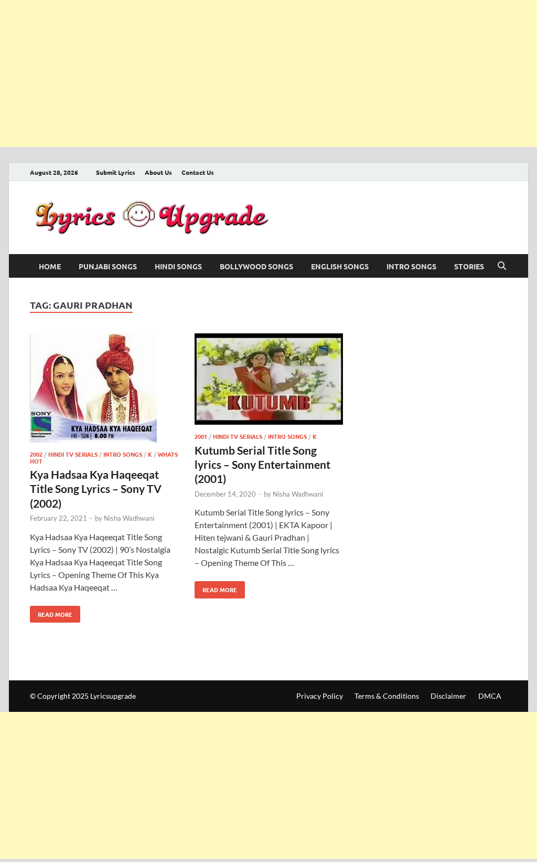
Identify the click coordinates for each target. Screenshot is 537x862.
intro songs (411, 266)
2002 (36, 454)
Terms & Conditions (387, 695)
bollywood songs (256, 266)
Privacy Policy (319, 695)
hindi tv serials (73, 454)
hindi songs (178, 266)
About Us (158, 172)
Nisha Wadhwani (129, 518)
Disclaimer (448, 695)
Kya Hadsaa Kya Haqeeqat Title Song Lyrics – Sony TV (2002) (96, 489)
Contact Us (197, 172)
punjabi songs (108, 266)
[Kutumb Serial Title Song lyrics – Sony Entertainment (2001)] (269, 380)
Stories (469, 266)
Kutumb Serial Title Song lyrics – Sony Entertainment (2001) (262, 465)
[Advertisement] (268, 73)
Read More (51, 612)
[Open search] (502, 266)
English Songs (340, 266)
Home (50, 266)
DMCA (489, 695)
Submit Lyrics (115, 172)
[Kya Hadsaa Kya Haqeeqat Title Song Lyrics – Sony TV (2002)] (104, 389)
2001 (201, 436)
